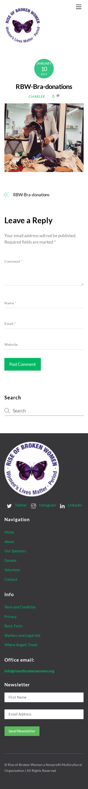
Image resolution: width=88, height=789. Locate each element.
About (9, 541)
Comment (13, 261)
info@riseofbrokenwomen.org (29, 671)
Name (10, 303)
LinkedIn (74, 505)
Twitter (20, 505)
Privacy (10, 616)
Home (9, 532)
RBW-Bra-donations (44, 86)
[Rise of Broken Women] (22, 41)
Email (10, 324)
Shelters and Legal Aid (22, 635)
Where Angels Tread (20, 644)
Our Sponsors (15, 551)
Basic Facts (13, 626)
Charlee (37, 96)
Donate (10, 560)
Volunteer (12, 569)
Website (11, 344)
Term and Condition (19, 607)
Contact (10, 579)
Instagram (47, 505)
